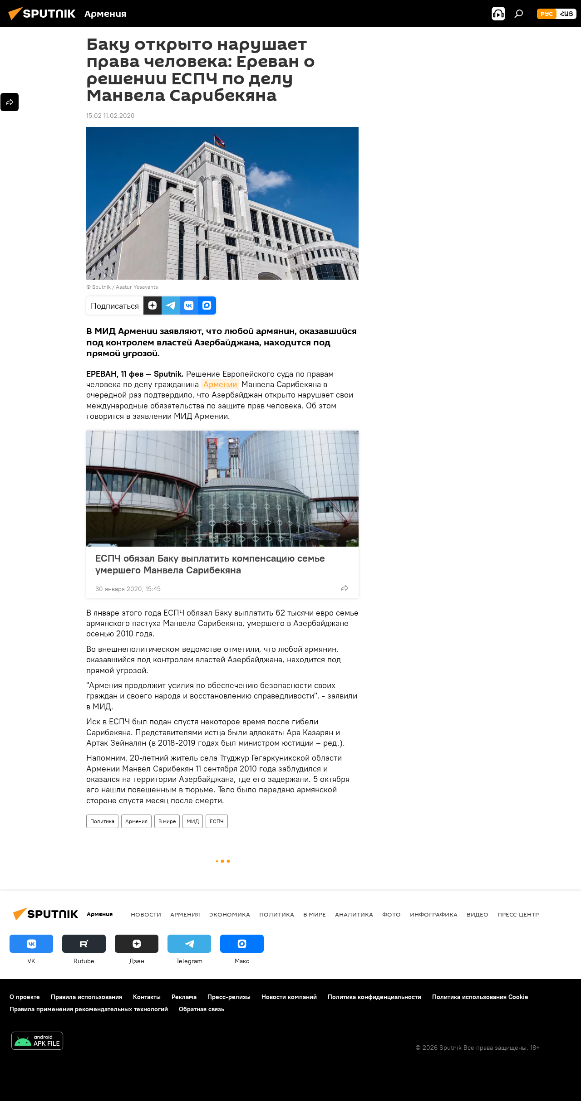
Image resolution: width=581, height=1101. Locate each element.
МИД (193, 821)
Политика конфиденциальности (374, 997)
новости (146, 914)
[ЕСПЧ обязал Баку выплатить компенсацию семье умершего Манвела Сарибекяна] (222, 489)
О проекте (25, 997)
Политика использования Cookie (480, 997)
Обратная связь (201, 1009)
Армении (220, 384)
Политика (102, 821)
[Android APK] (37, 1042)
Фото (391, 914)
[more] (344, 588)
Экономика (229, 914)
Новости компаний (289, 997)
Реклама (184, 997)
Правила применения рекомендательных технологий (89, 1009)
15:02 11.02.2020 (110, 116)
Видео (477, 914)
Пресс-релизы (229, 997)
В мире (167, 821)
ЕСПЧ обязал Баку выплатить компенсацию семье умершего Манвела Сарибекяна (210, 564)
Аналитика (354, 914)
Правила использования (86, 997)
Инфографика (434, 914)
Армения (136, 821)
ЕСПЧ (217, 821)
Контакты (147, 997)
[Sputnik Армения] (44, 21)
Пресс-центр (518, 914)
